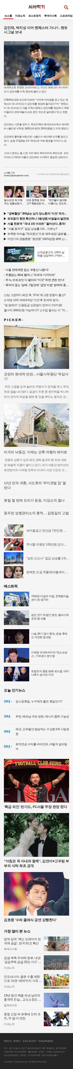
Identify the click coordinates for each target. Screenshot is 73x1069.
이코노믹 (20, 15)
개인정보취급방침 (45, 1041)
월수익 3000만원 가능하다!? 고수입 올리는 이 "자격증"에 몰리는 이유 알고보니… (36, 310)
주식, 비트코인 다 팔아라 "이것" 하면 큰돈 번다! (34, 280)
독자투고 (17, 1041)
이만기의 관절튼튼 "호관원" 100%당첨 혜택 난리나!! (38, 239)
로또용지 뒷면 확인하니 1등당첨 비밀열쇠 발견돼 (38, 218)
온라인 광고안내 (29, 1041)
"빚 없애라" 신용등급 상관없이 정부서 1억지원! (33, 305)
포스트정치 (34, 15)
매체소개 (7, 1041)
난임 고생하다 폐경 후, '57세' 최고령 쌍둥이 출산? (35, 295)
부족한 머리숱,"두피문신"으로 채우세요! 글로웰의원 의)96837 (38, 233)
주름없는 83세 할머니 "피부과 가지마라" (30, 274)
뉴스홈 (8, 15)
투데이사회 (50, 15)
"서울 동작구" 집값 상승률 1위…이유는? (32, 228)
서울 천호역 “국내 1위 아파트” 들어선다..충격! (36, 223)
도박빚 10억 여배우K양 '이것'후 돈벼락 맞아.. (32, 300)
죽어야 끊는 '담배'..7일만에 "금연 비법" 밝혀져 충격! (37, 285)
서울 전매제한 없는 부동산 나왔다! (26, 269)
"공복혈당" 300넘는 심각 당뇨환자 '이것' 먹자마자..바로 (38, 213)
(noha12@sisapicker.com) (16, 175)
